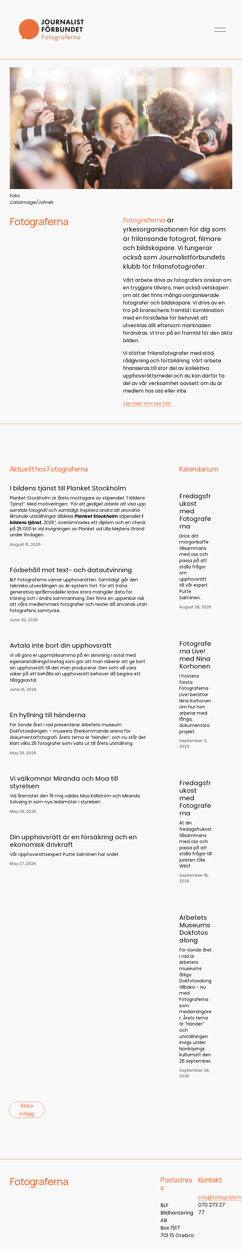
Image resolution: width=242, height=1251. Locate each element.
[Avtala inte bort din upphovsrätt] (78, 634)
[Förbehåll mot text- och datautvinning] (78, 558)
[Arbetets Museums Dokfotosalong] (201, 904)
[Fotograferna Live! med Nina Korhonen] (201, 630)
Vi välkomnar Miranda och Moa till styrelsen (64, 782)
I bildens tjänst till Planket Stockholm (68, 488)
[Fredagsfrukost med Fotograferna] (201, 482)
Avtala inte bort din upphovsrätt (61, 645)
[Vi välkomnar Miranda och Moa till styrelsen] (78, 767)
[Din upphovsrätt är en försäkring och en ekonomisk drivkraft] (78, 825)
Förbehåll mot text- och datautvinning (71, 570)
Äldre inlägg (27, 1109)
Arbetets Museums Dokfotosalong (194, 929)
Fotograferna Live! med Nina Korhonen (195, 655)
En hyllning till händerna (48, 715)
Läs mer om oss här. (147, 403)
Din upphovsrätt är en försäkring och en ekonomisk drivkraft (73, 841)
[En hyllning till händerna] (78, 703)
